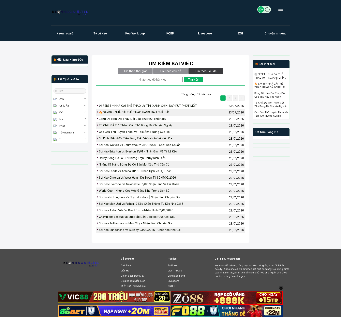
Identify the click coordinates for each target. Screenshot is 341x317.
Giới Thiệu (126, 265)
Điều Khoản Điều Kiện (133, 280)
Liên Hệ (125, 270)
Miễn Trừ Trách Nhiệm (133, 286)
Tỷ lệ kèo (173, 265)
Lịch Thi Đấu (175, 270)
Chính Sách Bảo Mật (132, 275)
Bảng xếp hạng (176, 275)
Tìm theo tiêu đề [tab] (205, 71)
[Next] (242, 98)
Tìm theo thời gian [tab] (135, 71)
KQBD (171, 286)
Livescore (173, 280)
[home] (69, 13)
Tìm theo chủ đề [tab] (170, 71)
